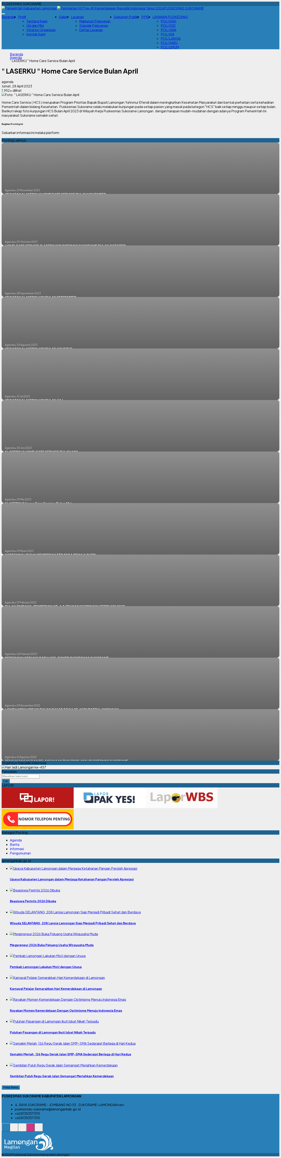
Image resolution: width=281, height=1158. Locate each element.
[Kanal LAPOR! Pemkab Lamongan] (14, 1129)
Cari (5, 781)
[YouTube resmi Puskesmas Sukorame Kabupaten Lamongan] (39, 1129)
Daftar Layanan (91, 30)
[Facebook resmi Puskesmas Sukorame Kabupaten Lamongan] (22, 1129)
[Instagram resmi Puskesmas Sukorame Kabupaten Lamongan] (30, 1129)
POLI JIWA (168, 30)
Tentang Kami (36, 21)
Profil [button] (22, 17)
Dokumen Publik (126, 17)
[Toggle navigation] (3, 13)
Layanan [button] (77, 17)
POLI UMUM (170, 47)
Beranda (8, 17)
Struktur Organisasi (41, 30)
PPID (145, 17)
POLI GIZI (168, 25)
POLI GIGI (168, 21)
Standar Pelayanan (93, 25)
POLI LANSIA (171, 38)
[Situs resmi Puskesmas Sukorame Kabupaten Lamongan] (6, 1129)
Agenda (16, 57)
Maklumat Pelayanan (94, 21)
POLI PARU (169, 43)
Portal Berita (10, 1087)
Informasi (17, 849)
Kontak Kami (35, 34)
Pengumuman (20, 853)
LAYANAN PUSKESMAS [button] (170, 17)
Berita (14, 844)
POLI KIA (167, 34)
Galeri (63, 17)
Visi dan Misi (35, 25)
